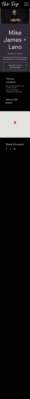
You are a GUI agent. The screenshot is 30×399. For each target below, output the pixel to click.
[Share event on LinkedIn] (14, 148)
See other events (15, 67)
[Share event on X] (10, 148)
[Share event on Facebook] (6, 148)
